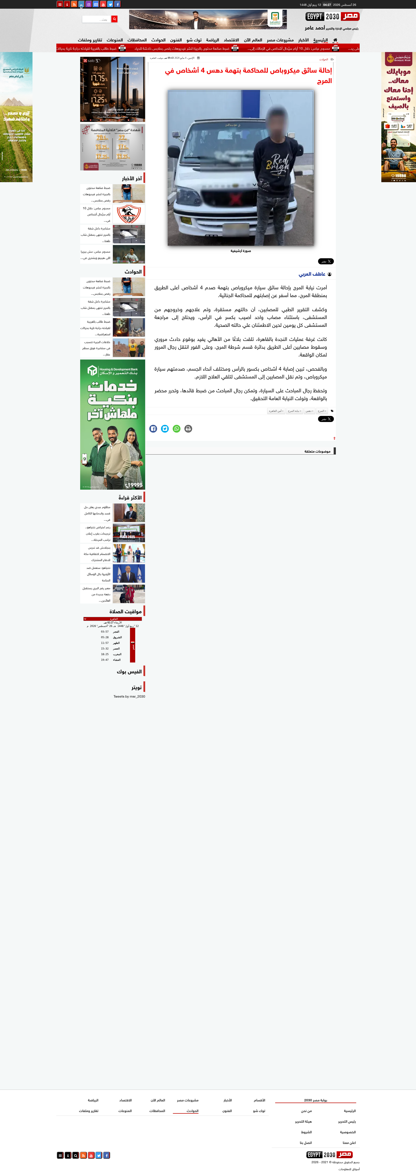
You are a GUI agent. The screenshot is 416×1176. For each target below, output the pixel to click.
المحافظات (137, 39)
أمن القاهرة (275, 410)
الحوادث (158, 39)
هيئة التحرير (303, 1121)
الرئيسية (321, 39)
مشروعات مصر (280, 39)
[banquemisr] (112, 147)
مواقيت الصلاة (126, 610)
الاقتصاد (231, 39)
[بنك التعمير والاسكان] (112, 424)
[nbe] (208, 19)
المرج (321, 410)
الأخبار (303, 39)
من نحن (306, 1110)
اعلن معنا (349, 1142)
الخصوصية (348, 1131)
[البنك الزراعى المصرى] (16, 180)
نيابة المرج (293, 410)
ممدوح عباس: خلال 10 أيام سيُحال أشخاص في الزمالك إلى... (323, 48)
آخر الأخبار (132, 177)
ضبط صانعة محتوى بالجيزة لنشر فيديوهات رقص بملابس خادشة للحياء (216, 48)
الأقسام (259, 1099)
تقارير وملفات (90, 39)
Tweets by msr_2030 (129, 696)
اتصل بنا (306, 1142)
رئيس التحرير (347, 1121)
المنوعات (115, 39)
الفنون (176, 39)
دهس (308, 410)
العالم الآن (253, 39)
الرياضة (212, 39)
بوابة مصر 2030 (315, 1099)
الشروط (306, 1131)
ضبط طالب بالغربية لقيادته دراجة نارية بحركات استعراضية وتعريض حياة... (102, 48)
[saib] (112, 89)
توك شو (194, 39)
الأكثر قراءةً (130, 496)
